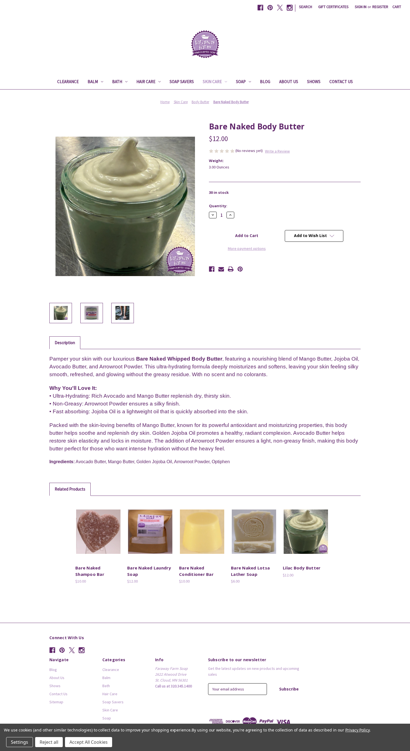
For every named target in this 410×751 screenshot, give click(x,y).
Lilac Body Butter (301, 568)
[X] (280, 8)
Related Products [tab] (70, 489)
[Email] (221, 269)
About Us (288, 81)
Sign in (360, 6)
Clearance (68, 81)
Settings (19, 742)
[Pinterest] (270, 8)
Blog (265, 81)
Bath (117, 81)
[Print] (230, 269)
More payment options (247, 248)
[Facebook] (260, 8)
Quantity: (218, 205)
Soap (241, 81)
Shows (313, 81)
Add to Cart (98, 536)
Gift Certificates (333, 6)
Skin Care (212, 81)
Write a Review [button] (277, 151)
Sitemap (56, 701)
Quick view (98, 526)
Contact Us (341, 81)
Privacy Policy (357, 730)
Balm (93, 81)
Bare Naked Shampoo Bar (89, 571)
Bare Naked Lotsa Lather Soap (250, 571)
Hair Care (145, 81)
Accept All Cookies (88, 742)
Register (380, 6)
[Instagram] (290, 8)
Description (65, 342)
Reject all (49, 742)
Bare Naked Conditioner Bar (196, 571)
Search (305, 6)
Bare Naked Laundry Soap (149, 571)
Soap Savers (182, 81)
